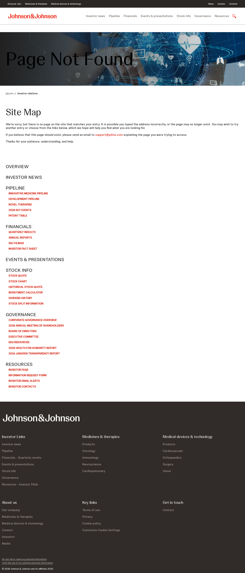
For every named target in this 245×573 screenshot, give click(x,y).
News (211, 3)
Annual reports (20, 237)
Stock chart (18, 281)
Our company (11, 510)
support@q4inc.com (109, 135)
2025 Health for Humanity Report (33, 347)
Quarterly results (22, 232)
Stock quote (18, 275)
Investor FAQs (18, 369)
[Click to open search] (233, 16)
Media (6, 543)
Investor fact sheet (23, 248)
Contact (233, 3)
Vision (167, 471)
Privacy (87, 516)
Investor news (24, 177)
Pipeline (15, 188)
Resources (19, 364)
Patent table (18, 215)
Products (88, 444)
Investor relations (27, 93)
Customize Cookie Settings (101, 530)
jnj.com (10, 93)
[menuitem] (95, 16)
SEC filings (16, 243)
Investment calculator (26, 292)
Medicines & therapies (36, 3)
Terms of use (91, 510)
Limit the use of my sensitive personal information (27, 562)
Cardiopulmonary (93, 471)
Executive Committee (24, 336)
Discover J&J (14, 3)
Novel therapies (20, 204)
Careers (221, 3)
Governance (21, 314)
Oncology (88, 451)
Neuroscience (91, 464)
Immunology (90, 457)
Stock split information (26, 303)
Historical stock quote (25, 286)
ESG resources (19, 342)
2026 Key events (20, 210)
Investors (8, 537)
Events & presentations (35, 259)
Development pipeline (24, 198)
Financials (18, 226)
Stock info (19, 270)
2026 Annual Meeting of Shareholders (36, 325)
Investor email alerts (24, 380)
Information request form (28, 375)
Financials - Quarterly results (21, 457)
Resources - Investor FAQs (20, 484)
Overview (17, 166)
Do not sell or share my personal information (24, 559)
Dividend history (20, 298)
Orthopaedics (172, 457)
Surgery (168, 464)
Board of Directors (23, 331)
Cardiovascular (173, 451)
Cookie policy (91, 523)
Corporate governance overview (33, 319)
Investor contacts (22, 386)
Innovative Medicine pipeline (28, 193)
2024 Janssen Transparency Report (34, 353)
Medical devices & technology (66, 3)
